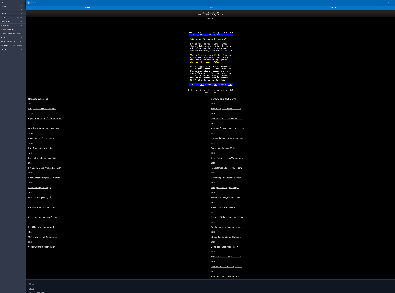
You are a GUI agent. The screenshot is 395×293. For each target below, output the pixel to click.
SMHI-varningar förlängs (37, 181)
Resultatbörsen (11, 21)
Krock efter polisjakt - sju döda (39, 152)
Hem (88, 7)
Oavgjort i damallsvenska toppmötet (224, 132)
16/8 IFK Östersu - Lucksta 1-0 (223, 122)
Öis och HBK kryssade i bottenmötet (224, 211)
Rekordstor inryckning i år (37, 191)
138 (211, 7)
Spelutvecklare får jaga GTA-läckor (40, 171)
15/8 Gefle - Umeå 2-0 (222, 250)
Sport (11, 18)
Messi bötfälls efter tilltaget (220, 201)
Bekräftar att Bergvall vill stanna (222, 191)
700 (226, 79)
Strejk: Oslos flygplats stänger (39, 102)
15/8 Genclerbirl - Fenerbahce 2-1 (224, 270)
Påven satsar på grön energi (38, 132)
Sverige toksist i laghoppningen (222, 181)
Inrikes (35, 289)
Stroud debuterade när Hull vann (222, 230)
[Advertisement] (210, 24)
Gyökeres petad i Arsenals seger (222, 171)
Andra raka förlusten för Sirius (221, 142)
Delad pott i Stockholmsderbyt (221, 240)
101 (203, 79)
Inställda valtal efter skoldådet (38, 221)
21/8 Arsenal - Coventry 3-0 (223, 260)
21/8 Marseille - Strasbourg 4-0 (223, 112)
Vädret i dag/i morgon (11, 41)
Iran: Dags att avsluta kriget (38, 142)
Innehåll (11, 49)
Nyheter (36, 286)
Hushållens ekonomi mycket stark (40, 122)
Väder (11, 37)
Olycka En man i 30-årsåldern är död (41, 112)
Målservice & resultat (11, 33)
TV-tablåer (11, 45)
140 (332, 7)
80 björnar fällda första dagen (38, 240)
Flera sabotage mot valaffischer (39, 211)
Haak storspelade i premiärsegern (223, 161)
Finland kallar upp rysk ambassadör (41, 161)
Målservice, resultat (11, 29)
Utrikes (11, 14)
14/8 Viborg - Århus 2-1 (222, 102)
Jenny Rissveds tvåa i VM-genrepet (224, 152)
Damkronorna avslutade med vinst (223, 221)
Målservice (11, 25)
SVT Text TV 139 (210, 12)
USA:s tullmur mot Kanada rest (39, 230)
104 (214, 79)
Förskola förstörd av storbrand (39, 201)
